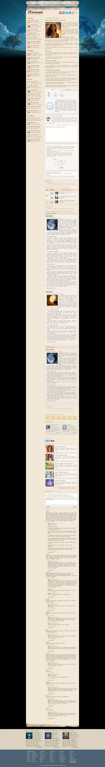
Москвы (67, 187)
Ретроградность (62, 758)
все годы (36, 61)
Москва (75, 9)
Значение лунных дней (32, 81)
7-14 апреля (54, 183)
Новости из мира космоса (33, 134)
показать (61, 167)
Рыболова (29, 761)
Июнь (75, 416)
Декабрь (75, 418)
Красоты (28, 758)
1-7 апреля (49, 183)
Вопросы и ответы (73, 754)
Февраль (53, 416)
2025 (33, 61)
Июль (48, 418)
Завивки (28, 754)
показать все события (61, 162)
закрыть (74, 506)
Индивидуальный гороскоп (33, 20)
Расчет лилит (42, 754)
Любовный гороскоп (32, 33)
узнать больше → (39, 747)
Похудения (29, 757)
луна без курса (65, 5)
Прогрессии (42, 758)
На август (30, 57)
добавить (48, 506)
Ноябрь (69, 418)
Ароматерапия (34, 757)
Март (59, 416)
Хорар (41, 760)
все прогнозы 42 (62, 487)
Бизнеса (33, 760)
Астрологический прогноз (33, 24)
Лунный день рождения (33, 37)
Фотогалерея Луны (31, 122)
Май (69, 416)
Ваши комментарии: (49, 499)
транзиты (40, 5)
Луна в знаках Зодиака (32, 89)
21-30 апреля (65, 183)
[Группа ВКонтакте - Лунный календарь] (70, 13)
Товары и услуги (73, 760)
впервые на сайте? (57, 9)
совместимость (30, 5)
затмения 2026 (71, 5)
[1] (48, 554)
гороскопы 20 (68, 487)
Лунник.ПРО (73, 3)
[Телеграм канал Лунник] (66, 13)
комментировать (51, 552)
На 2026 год (52, 760)
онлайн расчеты (59, 5)
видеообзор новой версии (62, 494)
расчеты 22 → (74, 487)
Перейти (56, 450)
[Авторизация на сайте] (73, 13)
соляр (34, 5)
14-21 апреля (60, 183)
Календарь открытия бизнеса (34, 69)
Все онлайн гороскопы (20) (33, 45)
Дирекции (41, 759)
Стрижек (28, 752)
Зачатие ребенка (35, 754)
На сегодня (30, 53)
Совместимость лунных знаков (34, 98)
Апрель (64, 416)
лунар (37, 5)
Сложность (52, 89)
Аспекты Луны (62, 757)
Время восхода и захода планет (34, 106)
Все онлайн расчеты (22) (33, 110)
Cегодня (37, 3)
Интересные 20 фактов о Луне (34, 130)
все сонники (37, 118)
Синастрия (42, 761)
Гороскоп (51, 3)
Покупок (33, 758)
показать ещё (51, 122)
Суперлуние (62, 760)
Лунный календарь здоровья (34, 65)
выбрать (76, 85)
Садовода (28, 759)
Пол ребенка (34, 753)
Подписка (71, 757)
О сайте (71, 752)
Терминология (72, 758)
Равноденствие (62, 761)
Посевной (28, 760)
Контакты (71, 753)
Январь (48, 416)
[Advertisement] (35, 151)
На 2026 (29, 61)
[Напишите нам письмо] (76, 13)
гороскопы (44, 5)
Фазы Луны (59, 3)
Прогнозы (30, 3)
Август (44, 3)
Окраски (28, 753)
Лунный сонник (31, 118)
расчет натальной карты (51, 5)
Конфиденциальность (73, 759)
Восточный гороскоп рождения (34, 41)
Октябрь (64, 418)
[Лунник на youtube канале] (60, 13)
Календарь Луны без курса (33, 102)
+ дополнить (70, 9)
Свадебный (34, 759)
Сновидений (34, 752)
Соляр (41, 757)
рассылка (64, 9)
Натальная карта (43, 752)
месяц (70, 183)
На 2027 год (52, 759)
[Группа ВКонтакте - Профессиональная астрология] (63, 13)
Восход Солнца (62, 759)
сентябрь (34, 57)
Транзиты (41, 753)
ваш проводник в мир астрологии (35, 14)
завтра (34, 53)
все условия (61, 193)
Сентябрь (58, 418)
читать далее (47, 179)
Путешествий (34, 761)
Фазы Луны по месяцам (33, 85)
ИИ (66, 3)
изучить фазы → (57, 747)
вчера (37, 53)
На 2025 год (52, 761)
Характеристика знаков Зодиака (34, 126)
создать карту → (76, 747)
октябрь (38, 57)
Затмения (61, 754)
